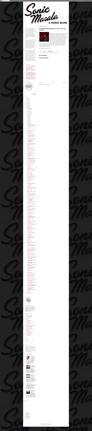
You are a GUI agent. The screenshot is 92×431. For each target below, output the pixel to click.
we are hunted (28, 335)
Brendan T (28, 413)
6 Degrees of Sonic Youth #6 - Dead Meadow (31, 258)
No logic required (29, 272)
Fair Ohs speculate (30, 165)
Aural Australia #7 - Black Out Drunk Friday (33, 366)
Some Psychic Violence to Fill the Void (31, 131)
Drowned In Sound (29, 316)
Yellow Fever (29, 239)
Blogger (50, 424)
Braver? (28, 129)
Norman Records (28, 320)
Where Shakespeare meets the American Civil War (31, 217)
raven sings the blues (29, 331)
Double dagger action (30, 168)
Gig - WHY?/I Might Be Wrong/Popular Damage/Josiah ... (30, 199)
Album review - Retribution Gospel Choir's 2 (31, 265)
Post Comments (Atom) (46, 84)
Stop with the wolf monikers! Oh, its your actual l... (31, 206)
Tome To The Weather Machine (31, 325)
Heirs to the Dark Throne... (31, 232)
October (28, 111)
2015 (27, 99)
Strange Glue (28, 321)
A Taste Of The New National (30, 133)
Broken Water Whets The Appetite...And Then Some (31, 136)
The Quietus (28, 324)
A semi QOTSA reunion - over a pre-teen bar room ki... (31, 245)
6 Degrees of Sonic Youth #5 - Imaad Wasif (31, 260)
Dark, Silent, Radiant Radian (30, 65)
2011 (27, 105)
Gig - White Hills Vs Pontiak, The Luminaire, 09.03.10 (31, 237)
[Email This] (48, 51)
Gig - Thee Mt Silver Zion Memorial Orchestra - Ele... (31, 144)
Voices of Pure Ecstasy (30, 213)
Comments (28, 341)
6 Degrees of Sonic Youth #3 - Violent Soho (31, 280)
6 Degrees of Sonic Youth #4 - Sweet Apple (31, 263)
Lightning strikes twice (30, 275)
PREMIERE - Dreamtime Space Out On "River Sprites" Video (30, 70)
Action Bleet (29, 185)
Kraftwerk (47, 52)
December (29, 108)
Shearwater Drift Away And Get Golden (31, 221)
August (28, 114)
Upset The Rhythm (29, 326)
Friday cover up (29, 190)
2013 (27, 102)
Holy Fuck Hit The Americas (31, 161)
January (28, 293)
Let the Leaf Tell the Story (31, 160)
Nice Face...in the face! (30, 253)
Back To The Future (30, 175)
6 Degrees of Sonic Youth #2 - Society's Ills (31, 283)
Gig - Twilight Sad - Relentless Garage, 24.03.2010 (30, 141)
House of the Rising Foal (31, 150)
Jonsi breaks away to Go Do (31, 254)
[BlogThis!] (49, 51)
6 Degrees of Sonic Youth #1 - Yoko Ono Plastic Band (31, 285)
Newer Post (41, 82)
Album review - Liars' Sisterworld (30, 234)
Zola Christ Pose (29, 172)
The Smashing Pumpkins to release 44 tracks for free (31, 250)
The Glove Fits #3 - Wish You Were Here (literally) (31, 224)
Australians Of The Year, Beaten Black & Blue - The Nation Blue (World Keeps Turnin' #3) (31, 78)
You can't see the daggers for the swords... (31, 202)
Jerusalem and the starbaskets (31, 187)
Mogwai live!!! (29, 180)
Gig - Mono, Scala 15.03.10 (31, 204)
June (28, 117)
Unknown (28, 416)
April (28, 120)
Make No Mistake (29, 173)
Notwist (50, 52)
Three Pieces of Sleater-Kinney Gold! (30, 154)
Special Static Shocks (30, 383)
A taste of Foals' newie (30, 278)
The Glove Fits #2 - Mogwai (31, 256)
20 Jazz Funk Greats (29, 315)
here (31, 311)
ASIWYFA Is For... (30, 251)
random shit (28, 330)
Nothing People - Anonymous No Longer (31, 228)
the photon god (28, 334)
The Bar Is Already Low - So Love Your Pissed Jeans (33, 376)
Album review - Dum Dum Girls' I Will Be (31, 184)
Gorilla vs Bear (28, 317)
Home (53, 82)
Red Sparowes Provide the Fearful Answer (31, 177)
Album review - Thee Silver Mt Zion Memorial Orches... (31, 209)
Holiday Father (29, 123)
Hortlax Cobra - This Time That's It (45, 48)
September (29, 112)
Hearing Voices (29, 225)
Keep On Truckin (29, 229)
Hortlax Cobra (44, 52)
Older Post (64, 82)
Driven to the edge (30, 127)
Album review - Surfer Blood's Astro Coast (30, 148)
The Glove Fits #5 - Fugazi (31, 138)
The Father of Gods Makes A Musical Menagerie (31, 158)
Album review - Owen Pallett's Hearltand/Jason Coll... (31, 125)
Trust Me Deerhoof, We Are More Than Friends (30, 67)
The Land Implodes (30, 188)
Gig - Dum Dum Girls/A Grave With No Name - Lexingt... (31, 268)
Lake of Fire (29, 146)
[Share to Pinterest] (52, 51)
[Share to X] (50, 51)
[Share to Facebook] (51, 51)
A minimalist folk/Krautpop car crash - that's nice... (31, 194)
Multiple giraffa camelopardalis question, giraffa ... (31, 289)
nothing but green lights (29, 329)
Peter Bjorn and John (55, 52)
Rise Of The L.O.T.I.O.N (32, 357)
